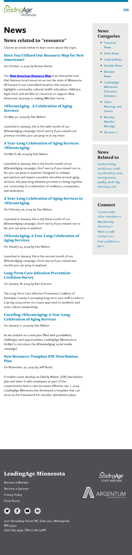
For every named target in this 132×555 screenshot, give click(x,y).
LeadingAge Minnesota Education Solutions (111, 89)
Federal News (113, 59)
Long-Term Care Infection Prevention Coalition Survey (37, 275)
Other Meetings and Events (113, 106)
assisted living (106, 164)
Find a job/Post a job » (108, 243)
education (108, 173)
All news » (110, 132)
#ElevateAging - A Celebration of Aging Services (38, 108)
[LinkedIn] (37, 511)
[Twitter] (7, 511)
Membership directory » (106, 223)
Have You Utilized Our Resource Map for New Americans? (44, 57)
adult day (113, 182)
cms (113, 186)
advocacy (104, 186)
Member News (109, 73)
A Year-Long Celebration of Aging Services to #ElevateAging (43, 200)
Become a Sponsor (16, 488)
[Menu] (126, 10)
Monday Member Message (109, 121)
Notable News (113, 65)
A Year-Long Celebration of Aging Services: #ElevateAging (41, 145)
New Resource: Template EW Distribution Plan (41, 358)
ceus (119, 173)
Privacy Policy (13, 494)
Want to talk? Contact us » (106, 233)
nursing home (107, 177)
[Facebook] (17, 511)
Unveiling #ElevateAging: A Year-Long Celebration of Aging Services (37, 317)
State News (111, 53)
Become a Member (16, 482)
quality (102, 182)
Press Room (12, 500)
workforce (104, 168)
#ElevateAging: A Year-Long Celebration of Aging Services (41, 238)
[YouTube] (27, 511)
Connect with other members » (109, 214)
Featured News (110, 44)
